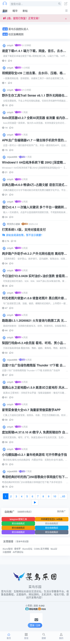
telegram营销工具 (18, 519)
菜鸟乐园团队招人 (18, 29)
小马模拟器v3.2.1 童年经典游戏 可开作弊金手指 (34, 454)
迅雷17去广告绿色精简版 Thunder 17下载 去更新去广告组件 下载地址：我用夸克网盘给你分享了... (34, 372)
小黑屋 (28, 605)
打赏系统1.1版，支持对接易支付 (24, 229)
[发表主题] (65, 4)
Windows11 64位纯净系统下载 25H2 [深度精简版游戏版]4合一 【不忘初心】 (34, 164)
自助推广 (9, 511)
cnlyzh (10, 45)
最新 (5, 10)
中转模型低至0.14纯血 (51, 519)
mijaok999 (12, 156)
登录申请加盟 (22, 541)
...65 (62, 496)
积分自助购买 (18, 523)
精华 (15, 10)
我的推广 (61, 511)
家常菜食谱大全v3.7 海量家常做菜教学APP (31, 410)
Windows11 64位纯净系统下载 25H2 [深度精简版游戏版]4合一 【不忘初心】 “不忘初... (34, 169)
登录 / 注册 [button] (35, 625)
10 (54, 496)
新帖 (25, 10)
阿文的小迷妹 (13, 223)
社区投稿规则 (16, 34)
